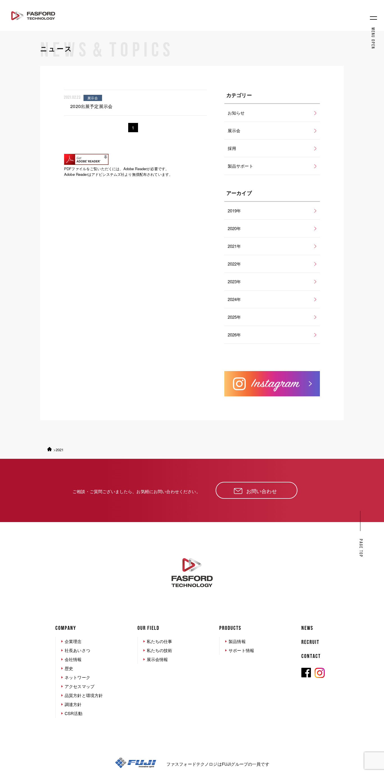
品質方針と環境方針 (84, 695)
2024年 (234, 299)
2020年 (234, 228)
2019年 (234, 211)
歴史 (69, 668)
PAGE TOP (360, 548)
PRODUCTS (230, 628)
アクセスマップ (79, 686)
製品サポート (240, 166)
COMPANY (65, 628)
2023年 (234, 281)
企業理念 (73, 641)
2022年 (234, 264)
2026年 (234, 335)
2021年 (234, 246)
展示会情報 (157, 659)
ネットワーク (77, 677)
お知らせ (236, 113)
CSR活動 (73, 713)
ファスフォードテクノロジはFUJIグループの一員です (217, 764)
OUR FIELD (148, 628)
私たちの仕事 (159, 641)
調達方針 (73, 704)
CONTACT (311, 656)
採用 (232, 148)
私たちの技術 (159, 650)
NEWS (307, 628)
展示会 (234, 130)
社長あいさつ (77, 650)
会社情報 (73, 659)
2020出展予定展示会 (91, 106)
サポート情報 (241, 650)
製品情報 (237, 641)
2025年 (234, 317)
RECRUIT (310, 642)
